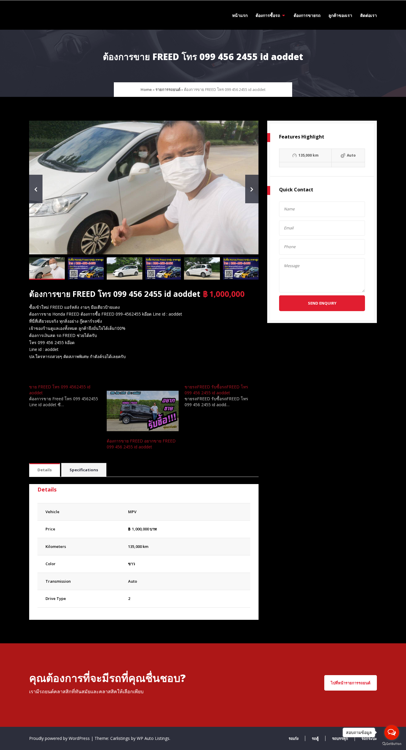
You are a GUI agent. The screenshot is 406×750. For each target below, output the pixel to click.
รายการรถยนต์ (167, 89)
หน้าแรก (240, 15)
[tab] (44, 470)
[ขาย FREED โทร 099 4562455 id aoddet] (68, 396)
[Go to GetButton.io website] (391, 744)
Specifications (84, 469)
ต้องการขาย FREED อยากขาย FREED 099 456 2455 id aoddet (141, 444)
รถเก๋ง (293, 738)
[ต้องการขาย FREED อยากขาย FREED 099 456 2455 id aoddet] (142, 411)
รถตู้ (315, 738)
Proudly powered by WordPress (60, 738)
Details (44, 469)
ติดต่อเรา (368, 15)
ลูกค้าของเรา (340, 15)
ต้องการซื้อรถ (268, 15)
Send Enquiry (322, 303)
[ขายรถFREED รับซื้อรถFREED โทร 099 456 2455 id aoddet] (223, 396)
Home (146, 89)
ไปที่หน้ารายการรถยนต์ (350, 683)
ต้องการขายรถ (307, 15)
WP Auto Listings (153, 738)
